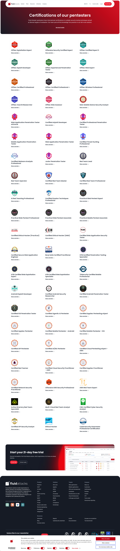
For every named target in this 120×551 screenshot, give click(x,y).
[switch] (43, 548)
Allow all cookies (106, 538)
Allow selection (105, 542)
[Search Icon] (90, 4)
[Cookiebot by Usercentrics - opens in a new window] (12, 548)
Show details (75, 548)
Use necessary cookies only (105, 547)
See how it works (60, 27)
